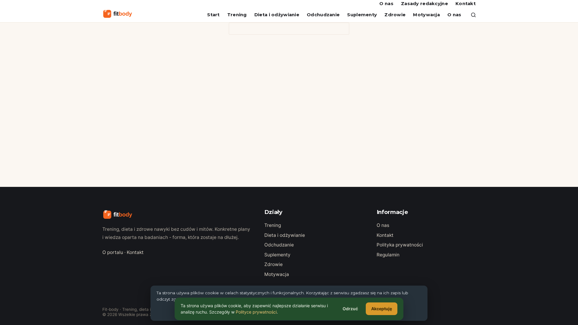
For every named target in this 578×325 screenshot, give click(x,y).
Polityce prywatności (256, 311)
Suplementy (362, 14)
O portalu (112, 252)
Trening (237, 14)
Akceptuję (381, 308)
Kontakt (465, 3)
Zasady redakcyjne (424, 3)
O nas (386, 3)
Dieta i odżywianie (276, 14)
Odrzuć (350, 308)
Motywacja (426, 14)
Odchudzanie (323, 14)
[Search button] (343, 28)
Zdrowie (395, 14)
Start (213, 14)
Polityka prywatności (400, 245)
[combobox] (283, 29)
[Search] (473, 15)
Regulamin (388, 255)
